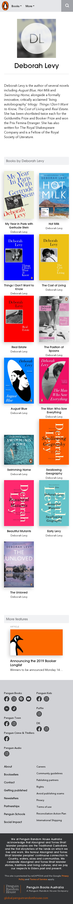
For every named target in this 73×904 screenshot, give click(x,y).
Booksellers (11, 774)
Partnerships (11, 806)
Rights (40, 786)
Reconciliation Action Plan (51, 813)
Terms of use (44, 807)
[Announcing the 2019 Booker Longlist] (36, 642)
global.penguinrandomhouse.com (26, 898)
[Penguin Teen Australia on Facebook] (6, 723)
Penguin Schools (14, 814)
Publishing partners (47, 780)
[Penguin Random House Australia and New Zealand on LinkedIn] (6, 708)
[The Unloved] (19, 564)
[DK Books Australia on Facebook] (39, 729)
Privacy (40, 800)
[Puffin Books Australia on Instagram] (39, 714)
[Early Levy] (54, 503)
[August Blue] (19, 381)
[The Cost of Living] (54, 257)
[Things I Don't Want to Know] (19, 257)
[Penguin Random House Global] (15, 888)
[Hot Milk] (54, 196)
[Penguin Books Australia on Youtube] (28, 699)
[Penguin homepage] (5, 5)
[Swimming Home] (19, 450)
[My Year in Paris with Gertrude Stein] (19, 195)
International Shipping (49, 820)
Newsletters (11, 798)
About (8, 766)
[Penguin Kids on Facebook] (39, 699)
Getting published (15, 790)
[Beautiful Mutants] (19, 503)
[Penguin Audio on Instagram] (6, 753)
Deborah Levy (19, 232)
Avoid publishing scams (50, 793)
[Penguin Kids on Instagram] (46, 699)
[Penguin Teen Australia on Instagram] (14, 723)
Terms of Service (38, 879)
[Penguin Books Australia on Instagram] (14, 699)
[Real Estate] (19, 319)
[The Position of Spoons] (54, 319)
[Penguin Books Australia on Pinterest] (21, 699)
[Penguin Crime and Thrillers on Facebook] (6, 738)
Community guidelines (49, 773)
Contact (9, 782)
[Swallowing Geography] (54, 442)
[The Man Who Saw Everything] (54, 380)
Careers (40, 766)
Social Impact (13, 822)
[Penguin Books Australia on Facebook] (6, 699)
